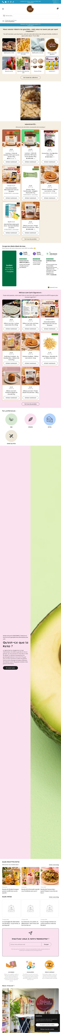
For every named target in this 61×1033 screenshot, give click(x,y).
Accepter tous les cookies (47, 1025)
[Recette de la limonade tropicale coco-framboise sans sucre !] (30, 876)
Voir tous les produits (30, 239)
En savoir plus (27, 274)
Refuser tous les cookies (47, 1029)
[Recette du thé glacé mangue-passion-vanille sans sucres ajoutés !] (11, 876)
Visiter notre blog (54, 864)
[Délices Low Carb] (30, 9)
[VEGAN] (30, 419)
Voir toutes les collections (30, 77)
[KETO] (50, 419)
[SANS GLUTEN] (11, 436)
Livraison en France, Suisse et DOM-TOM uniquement (30, 2)
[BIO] (11, 419)
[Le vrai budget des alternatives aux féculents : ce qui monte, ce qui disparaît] (11, 908)
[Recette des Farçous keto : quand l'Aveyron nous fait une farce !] (50, 876)
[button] (57, 8)
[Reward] (3, 1029)
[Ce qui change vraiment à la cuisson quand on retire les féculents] (50, 908)
